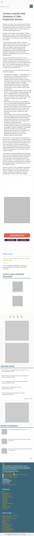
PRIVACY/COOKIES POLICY (8, 484)
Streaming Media (6, 527)
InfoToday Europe (6, 521)
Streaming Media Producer (8, 529)
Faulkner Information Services (9, 518)
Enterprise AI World (6, 517)
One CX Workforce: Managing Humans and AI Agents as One (15, 370)
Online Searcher (5, 523)
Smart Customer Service (7, 524)
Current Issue (10, 240)
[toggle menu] (31, 6)
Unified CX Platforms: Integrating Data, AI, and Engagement (15, 375)
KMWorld (4, 522)
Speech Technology (6, 526)
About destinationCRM (7, 503)
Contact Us (4, 508)
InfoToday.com (5, 519)
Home (3, 492)
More (31, 458)
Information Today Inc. (7, 472)
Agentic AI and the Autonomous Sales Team (12, 387)
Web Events (5, 501)
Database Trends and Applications (10, 515)
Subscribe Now (17, 235)
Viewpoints (4, 499)
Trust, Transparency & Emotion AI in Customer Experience (15, 381)
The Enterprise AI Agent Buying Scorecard (17, 429)
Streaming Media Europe (7, 528)
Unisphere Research (6, 531)
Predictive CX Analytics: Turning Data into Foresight (13, 393)
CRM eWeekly (5, 494)
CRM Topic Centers (6, 496)
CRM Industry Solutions (7, 497)
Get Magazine (6, 493)
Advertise (4, 504)
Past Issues (23, 240)
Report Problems (6, 507)
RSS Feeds (4, 502)
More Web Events (28, 398)
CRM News (4, 498)
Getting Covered (5, 506)
